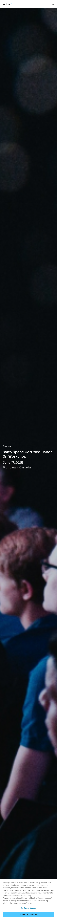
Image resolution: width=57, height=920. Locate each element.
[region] (28, 899)
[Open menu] (53, 4)
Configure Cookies (28, 908)
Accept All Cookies (28, 914)
